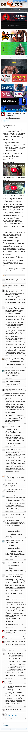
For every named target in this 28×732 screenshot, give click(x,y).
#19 (25, 559)
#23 (25, 638)
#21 (25, 627)
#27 (25, 683)
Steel (6, 678)
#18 (25, 537)
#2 (25, 282)
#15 (25, 492)
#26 (25, 678)
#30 (25, 718)
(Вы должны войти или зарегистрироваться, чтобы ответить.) (15, 723)
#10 (25, 423)
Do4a (6, 633)
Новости (4, 9)
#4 (25, 304)
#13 (25, 480)
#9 (25, 390)
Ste (6, 446)
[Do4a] (3, 114)
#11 (25, 446)
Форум (10, 9)
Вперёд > (6, 120)
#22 (25, 633)
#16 (25, 511)
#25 (25, 650)
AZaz (6, 282)
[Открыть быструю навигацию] (26, 56)
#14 (25, 486)
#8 (25, 386)
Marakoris (7, 511)
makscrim (7, 517)
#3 (25, 287)
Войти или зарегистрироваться (20, 1)
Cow (6, 480)
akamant (7, 472)
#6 (25, 367)
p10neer (7, 627)
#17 (25, 517)
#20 (25, 571)
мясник (6, 367)
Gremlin (6, 287)
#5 (25, 355)
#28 (25, 706)
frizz (6, 423)
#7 (25, 378)
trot (6, 304)
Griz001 (6, 355)
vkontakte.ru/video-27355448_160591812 (11, 716)
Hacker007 (7, 386)
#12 (25, 472)
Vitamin (6, 378)
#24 (25, 646)
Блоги (15, 9)
